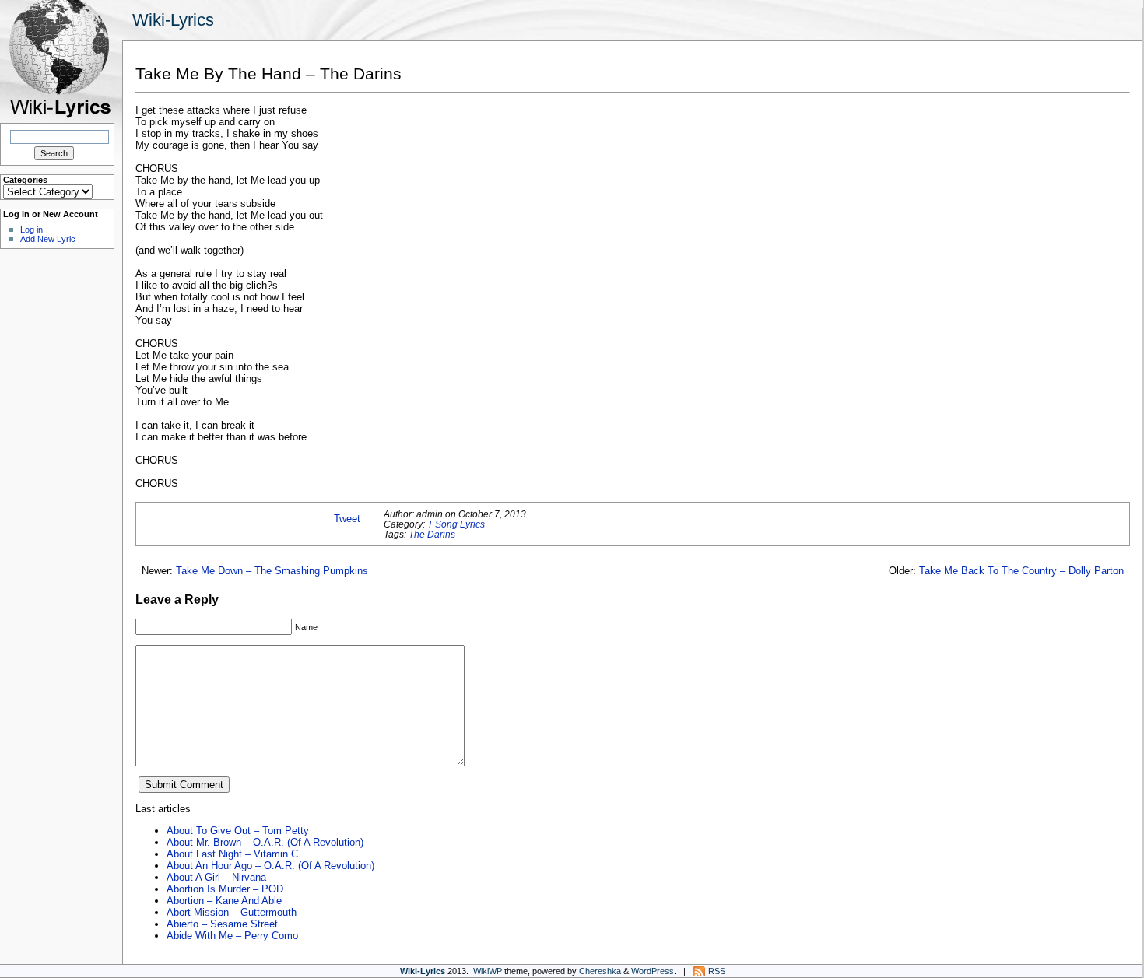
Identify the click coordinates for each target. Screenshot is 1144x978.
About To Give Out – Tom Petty (238, 830)
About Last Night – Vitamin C (232, 854)
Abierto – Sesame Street (222, 924)
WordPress (652, 971)
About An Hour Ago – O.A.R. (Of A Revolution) (270, 865)
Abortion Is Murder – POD (225, 889)
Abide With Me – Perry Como (232, 935)
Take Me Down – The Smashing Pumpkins (272, 571)
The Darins (432, 534)
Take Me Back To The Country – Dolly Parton (1021, 571)
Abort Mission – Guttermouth (232, 912)
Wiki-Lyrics (173, 20)
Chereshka (600, 971)
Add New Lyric (47, 239)
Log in (31, 229)
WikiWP (487, 971)
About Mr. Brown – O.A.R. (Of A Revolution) (265, 842)
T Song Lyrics (456, 524)
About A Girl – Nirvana (216, 877)
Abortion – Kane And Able (224, 900)
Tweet (347, 518)
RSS (716, 971)
